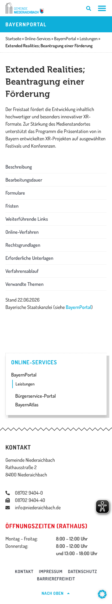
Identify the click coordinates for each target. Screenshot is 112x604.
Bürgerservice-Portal (35, 396)
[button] (56, 166)
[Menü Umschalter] (102, 8)
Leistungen (25, 384)
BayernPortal (78, 307)
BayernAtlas (26, 404)
